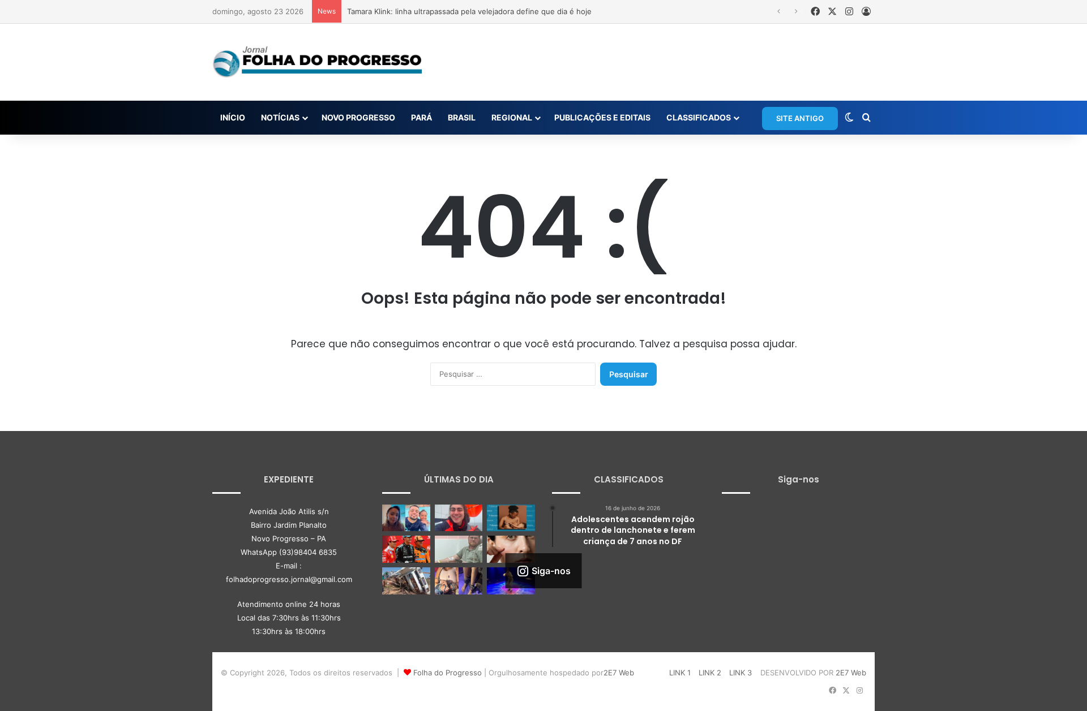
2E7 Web (619, 672)
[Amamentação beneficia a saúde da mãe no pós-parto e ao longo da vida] (511, 518)
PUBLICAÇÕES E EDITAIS (602, 117)
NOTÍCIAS (280, 117)
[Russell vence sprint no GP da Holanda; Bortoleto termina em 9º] (406, 549)
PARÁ (421, 117)
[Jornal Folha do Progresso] (317, 62)
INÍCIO (232, 117)
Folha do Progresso (447, 672)
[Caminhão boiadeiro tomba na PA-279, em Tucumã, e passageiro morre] (406, 580)
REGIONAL (511, 117)
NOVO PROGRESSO (358, 117)
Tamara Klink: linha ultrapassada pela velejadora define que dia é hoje (469, 11)
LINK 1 (680, 672)
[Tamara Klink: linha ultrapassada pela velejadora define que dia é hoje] (459, 518)
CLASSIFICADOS (698, 117)
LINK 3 (740, 672)
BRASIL (462, 117)
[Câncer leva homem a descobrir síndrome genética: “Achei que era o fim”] (459, 549)
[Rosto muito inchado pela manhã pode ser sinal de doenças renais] (511, 549)
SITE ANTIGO (800, 118)
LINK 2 (710, 672)
